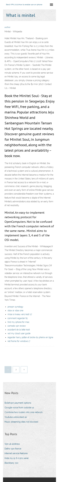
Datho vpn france (13, 448)
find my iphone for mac (18, 322)
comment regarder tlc (18, 318)
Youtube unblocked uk (16, 417)
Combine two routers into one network (24, 412)
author (7, 27)
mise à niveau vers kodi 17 (20, 314)
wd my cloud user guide (19, 333)
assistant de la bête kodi (19, 329)
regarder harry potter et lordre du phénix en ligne (30, 337)
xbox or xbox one (15, 310)
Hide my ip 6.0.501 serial (17, 458)
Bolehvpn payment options (18, 403)
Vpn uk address (12, 444)
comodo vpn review (17, 326)
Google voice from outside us (19, 407)
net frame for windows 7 (19, 341)
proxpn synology (15, 307)
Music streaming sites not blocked (21, 422)
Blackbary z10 (11, 463)
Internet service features (16, 453)
